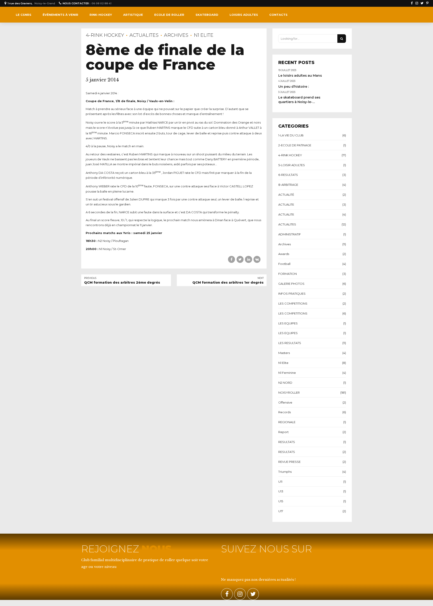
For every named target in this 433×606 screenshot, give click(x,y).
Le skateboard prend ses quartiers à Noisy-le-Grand (299, 101)
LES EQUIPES (288, 323)
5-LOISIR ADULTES (291, 165)
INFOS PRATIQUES (292, 293)
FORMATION (287, 273)
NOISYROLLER (289, 392)
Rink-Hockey (101, 14)
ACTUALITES (144, 35)
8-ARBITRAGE (288, 184)
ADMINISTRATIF (289, 234)
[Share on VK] (256, 259)
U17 (280, 511)
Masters (284, 353)
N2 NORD (285, 382)
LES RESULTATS (289, 343)
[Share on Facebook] (231, 259)
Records (284, 412)
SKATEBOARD (207, 14)
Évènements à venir (60, 14)
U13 (280, 491)
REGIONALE (286, 422)
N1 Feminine (287, 372)
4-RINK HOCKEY (105, 35)
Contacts (278, 14)
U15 (280, 501)
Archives (176, 35)
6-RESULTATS (288, 175)
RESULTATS (286, 442)
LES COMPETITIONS (292, 303)
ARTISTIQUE (133, 14)
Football (284, 264)
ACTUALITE (286, 204)
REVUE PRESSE (289, 462)
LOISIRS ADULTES (244, 14)
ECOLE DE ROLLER (169, 14)
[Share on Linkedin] (248, 259)
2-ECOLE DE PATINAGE (294, 145)
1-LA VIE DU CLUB (291, 135)
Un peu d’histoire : (293, 87)
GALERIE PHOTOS (291, 283)
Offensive (285, 402)
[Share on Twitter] (240, 259)
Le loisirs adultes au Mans (300, 75)
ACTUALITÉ (286, 194)
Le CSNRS (23, 14)
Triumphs (285, 471)
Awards (283, 254)
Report (283, 432)
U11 (280, 481)
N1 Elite (203, 35)
